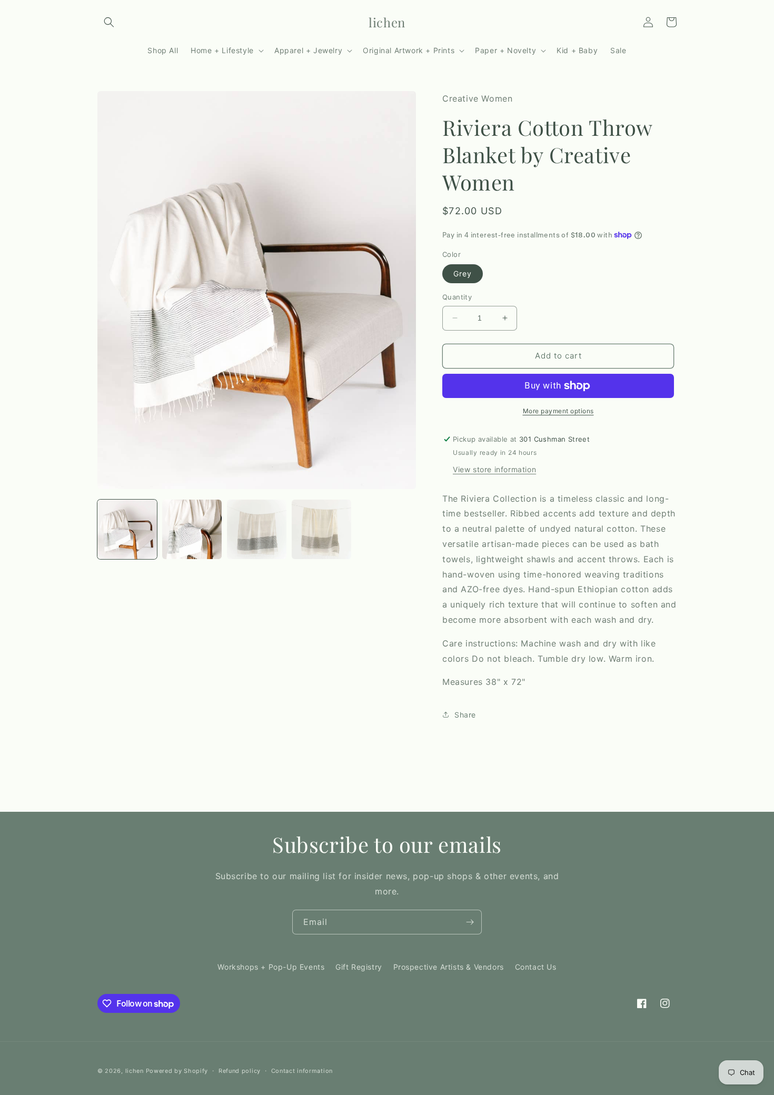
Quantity (457, 297)
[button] (109, 22)
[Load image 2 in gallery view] (192, 529)
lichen (134, 1070)
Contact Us (536, 966)
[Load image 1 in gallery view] (127, 529)
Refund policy (240, 1070)
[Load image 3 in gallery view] (256, 529)
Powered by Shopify (177, 1070)
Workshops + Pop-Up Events (270, 966)
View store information (494, 469)
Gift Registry (358, 966)
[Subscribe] (469, 922)
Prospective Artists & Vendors (448, 966)
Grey (462, 273)
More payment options (558, 411)
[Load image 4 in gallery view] (321, 529)
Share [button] (465, 714)
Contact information (302, 1070)
